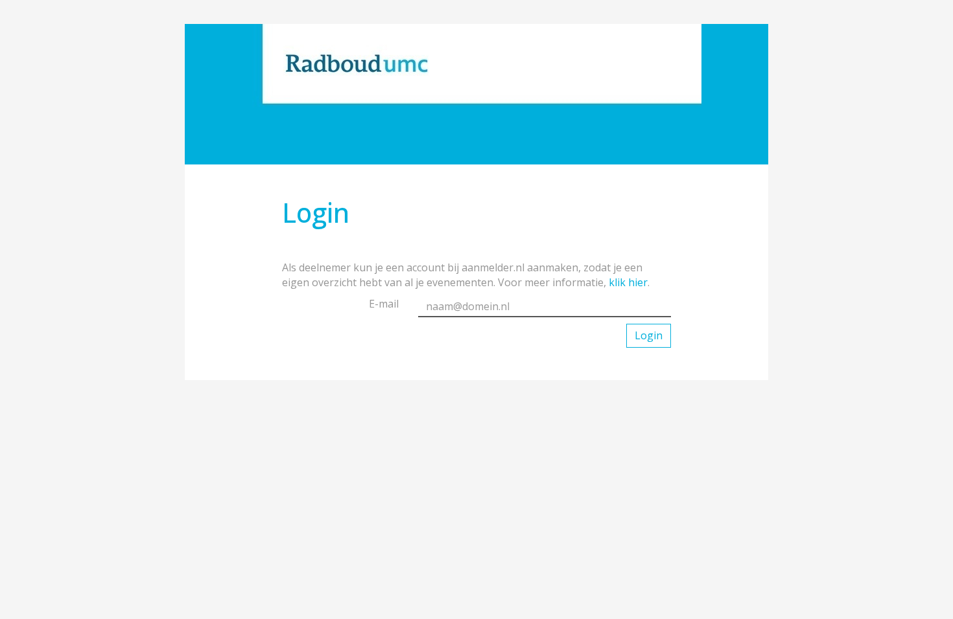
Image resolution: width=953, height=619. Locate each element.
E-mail (384, 304)
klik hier (628, 282)
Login (649, 335)
